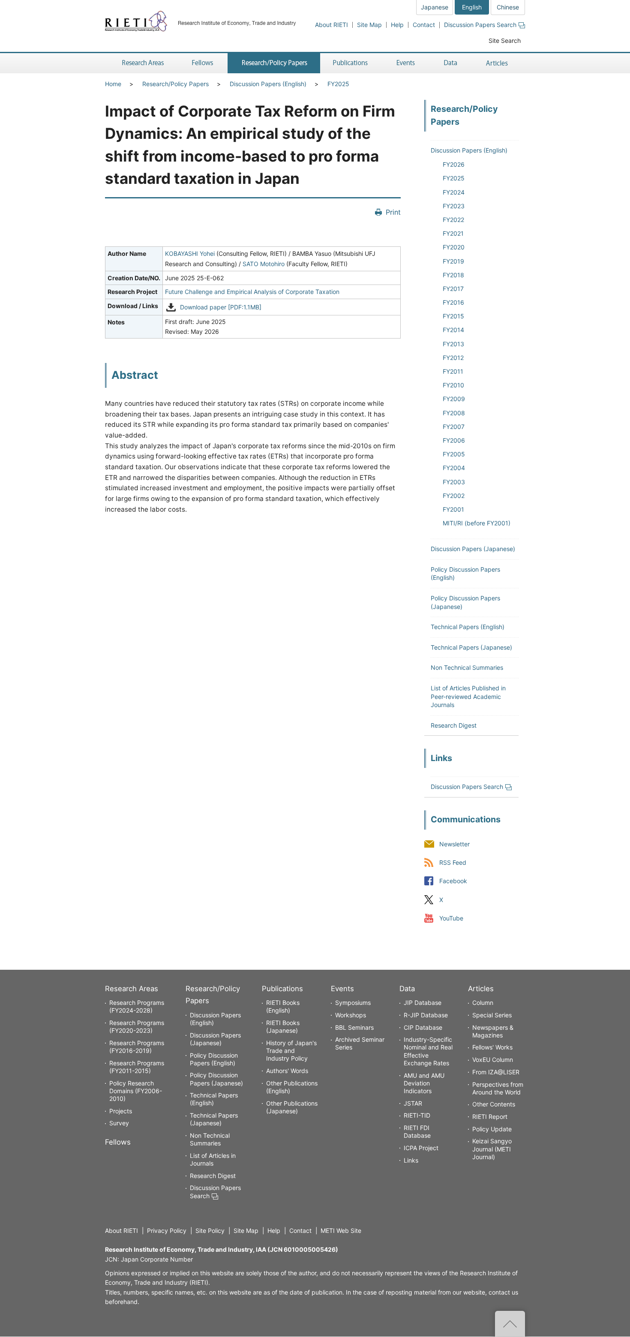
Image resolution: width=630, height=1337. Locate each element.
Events (342, 988)
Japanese (434, 7)
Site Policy (210, 1230)
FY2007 (454, 426)
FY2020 (454, 247)
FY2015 (453, 316)
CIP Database (423, 1027)
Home (113, 83)
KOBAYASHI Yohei (190, 253)
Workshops (350, 1015)
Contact (424, 24)
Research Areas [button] (141, 63)
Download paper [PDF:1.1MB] (220, 307)
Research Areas (131, 988)
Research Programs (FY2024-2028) (136, 1006)
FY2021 (453, 233)
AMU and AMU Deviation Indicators (424, 1083)
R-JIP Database (426, 1015)
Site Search (505, 40)
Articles (481, 988)
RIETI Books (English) (283, 1006)
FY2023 (454, 206)
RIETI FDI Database (417, 1131)
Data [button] (450, 63)
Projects (120, 1111)
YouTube (451, 918)
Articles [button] (498, 63)
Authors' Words (287, 1070)
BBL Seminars (354, 1027)
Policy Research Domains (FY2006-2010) (135, 1090)
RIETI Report (489, 1116)
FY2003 (454, 482)
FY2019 (453, 261)
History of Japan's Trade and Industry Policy (291, 1050)
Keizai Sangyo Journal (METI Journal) (492, 1148)
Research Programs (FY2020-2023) (136, 1026)
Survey (119, 1123)
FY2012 (453, 357)
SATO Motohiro (264, 263)
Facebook (453, 881)
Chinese (508, 7)
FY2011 (453, 371)
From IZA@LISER (495, 1072)
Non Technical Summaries (467, 667)
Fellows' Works (492, 1047)
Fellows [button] (203, 63)
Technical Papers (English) (467, 626)
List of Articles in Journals (213, 1159)
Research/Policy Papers (175, 83)
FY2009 (454, 398)
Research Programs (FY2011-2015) (136, 1066)
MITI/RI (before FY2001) (476, 523)
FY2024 (454, 192)
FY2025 (338, 83)
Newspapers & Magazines (492, 1031)
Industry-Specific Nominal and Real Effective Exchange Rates (428, 1051)
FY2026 (454, 164)
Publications (282, 988)
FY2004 (454, 467)
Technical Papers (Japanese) (471, 647)
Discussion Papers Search (480, 24)
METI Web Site (341, 1230)
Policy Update (492, 1129)
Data (407, 988)
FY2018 (453, 275)
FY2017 (453, 288)
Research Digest (454, 725)
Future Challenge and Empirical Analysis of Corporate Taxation (252, 291)
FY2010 (453, 385)
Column (482, 1002)
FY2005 (454, 454)
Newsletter (454, 844)
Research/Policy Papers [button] (274, 63)
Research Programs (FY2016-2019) (136, 1046)
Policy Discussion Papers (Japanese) (216, 1078)
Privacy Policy (166, 1230)
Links (411, 1160)
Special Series (492, 1015)
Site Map (369, 24)
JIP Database (422, 1002)
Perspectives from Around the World (497, 1088)
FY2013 (453, 344)
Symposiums (353, 1002)
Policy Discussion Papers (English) (214, 1059)
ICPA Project (421, 1147)
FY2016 (453, 302)
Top (510, 1324)
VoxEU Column (492, 1059)
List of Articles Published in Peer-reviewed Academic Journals (468, 696)
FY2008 (454, 413)
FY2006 (454, 440)
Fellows (118, 1142)
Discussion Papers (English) (268, 83)
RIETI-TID (417, 1115)
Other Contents (493, 1104)
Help (397, 24)
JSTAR (413, 1103)
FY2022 (453, 219)
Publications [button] (351, 63)
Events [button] (405, 63)
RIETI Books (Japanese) (283, 1026)
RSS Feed (452, 862)
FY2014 (453, 329)
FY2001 (453, 509)
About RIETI (331, 24)
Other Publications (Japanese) (292, 1107)
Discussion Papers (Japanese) (473, 548)
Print (393, 212)
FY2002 (454, 495)
